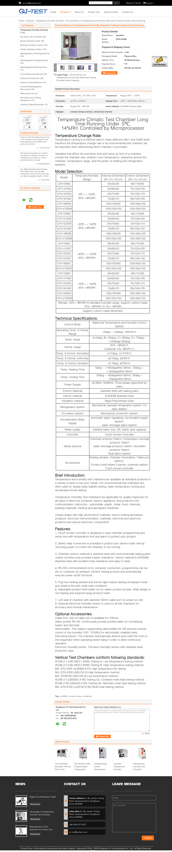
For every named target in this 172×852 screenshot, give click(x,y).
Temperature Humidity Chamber (50, 21)
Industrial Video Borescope (32, 104)
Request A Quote (133, 3)
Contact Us (127, 12)
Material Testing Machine (31, 82)
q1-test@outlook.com (32, 3)
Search (116, 3)
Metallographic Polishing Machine (34, 53)
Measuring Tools (27, 93)
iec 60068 (63, 696)
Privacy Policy (27, 848)
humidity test (87, 696)
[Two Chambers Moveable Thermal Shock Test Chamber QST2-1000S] (63, 753)
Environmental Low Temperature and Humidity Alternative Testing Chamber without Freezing (76, 77)
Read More (35, 804)
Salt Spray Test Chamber (31, 37)
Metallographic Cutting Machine (34, 60)
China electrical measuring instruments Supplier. (55, 848)
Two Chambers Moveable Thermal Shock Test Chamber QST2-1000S (63, 769)
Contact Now (111, 73)
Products (64, 12)
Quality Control (111, 12)
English (149, 3)
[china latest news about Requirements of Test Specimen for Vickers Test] (21, 831)
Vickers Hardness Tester (30, 49)
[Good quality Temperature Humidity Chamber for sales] (27, 122)
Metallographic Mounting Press (33, 67)
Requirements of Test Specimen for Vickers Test (41, 828)
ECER (92, 851)
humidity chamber (74, 696)
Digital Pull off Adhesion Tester (43, 797)
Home (53, 12)
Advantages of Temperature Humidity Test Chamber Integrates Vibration (42, 813)
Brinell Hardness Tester (30, 41)
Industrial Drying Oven (30, 78)
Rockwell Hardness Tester (31, 45)
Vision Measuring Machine (31, 74)
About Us (79, 12)
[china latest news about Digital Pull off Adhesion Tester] (21, 801)
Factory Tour (94, 12)
